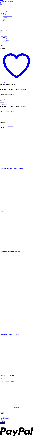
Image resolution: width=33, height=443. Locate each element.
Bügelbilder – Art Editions (5, 38)
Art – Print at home (3, 42)
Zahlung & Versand (3, 420)
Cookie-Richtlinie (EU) (3, 421)
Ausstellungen (4, 20)
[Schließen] (1, 32)
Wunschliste (1, 2)
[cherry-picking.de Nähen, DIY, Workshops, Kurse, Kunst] (16, 8)
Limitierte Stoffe (4, 37)
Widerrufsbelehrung (3, 417)
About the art (4, 44)
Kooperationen (2, 413)
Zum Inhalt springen (2, 0)
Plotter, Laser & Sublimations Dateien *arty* (7, 16)
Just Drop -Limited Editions (4, 36)
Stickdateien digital (5, 17)
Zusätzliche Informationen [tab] (4, 104)
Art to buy (4, 19)
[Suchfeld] (6, 11)
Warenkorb (1, 34)
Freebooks (2, 414)
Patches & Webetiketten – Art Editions (7, 15)
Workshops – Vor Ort (5, 21)
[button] (4, 18)
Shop (1, 411)
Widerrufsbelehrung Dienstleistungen (5, 418)
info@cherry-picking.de (10, 126)
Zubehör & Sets (4, 14)
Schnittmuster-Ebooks (5, 41)
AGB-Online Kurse (3, 419)
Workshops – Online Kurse (5, 46)
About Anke (2, 412)
